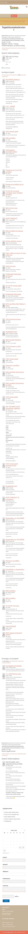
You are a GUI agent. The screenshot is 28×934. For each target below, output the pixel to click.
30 (23, 847)
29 (20, 847)
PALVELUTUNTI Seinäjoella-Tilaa (11, 814)
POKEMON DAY (11, 332)
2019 (10, 48)
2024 (25, 48)
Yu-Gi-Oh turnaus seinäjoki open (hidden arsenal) (14, 193)
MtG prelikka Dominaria (15, 372)
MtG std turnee (11, 208)
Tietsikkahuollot (7, 821)
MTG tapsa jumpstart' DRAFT (14, 634)
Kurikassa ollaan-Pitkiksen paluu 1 (11, 812)
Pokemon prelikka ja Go (15, 184)
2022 (19, 48)
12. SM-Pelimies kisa (13, 674)
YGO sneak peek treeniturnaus (12, 465)
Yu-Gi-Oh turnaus (12, 606)
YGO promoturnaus (13, 319)
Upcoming (6, 48)
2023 (22, 48)
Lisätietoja (5, 885)
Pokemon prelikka (12, 365)
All (2, 48)
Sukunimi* (5, 864)
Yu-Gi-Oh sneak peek (13, 286)
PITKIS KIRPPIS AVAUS (14, 241)
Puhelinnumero (6, 878)
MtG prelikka (10, 138)
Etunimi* (5, 857)
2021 (16, 48)
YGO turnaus (11, 266)
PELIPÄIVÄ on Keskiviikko (15, 569)
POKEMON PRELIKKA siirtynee (13, 275)
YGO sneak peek (12, 397)
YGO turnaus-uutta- (13, 346)
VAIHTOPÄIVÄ (11, 626)
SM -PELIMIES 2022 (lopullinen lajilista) (13, 407)
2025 (4, 49)
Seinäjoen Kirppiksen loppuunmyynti (12, 819)
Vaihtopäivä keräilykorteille (11, 151)
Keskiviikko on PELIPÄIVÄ (15, 518)
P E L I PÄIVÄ (10, 106)
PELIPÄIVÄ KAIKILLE (13, 80)
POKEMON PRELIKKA (13, 294)
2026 (6, 49)
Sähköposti (5, 871)
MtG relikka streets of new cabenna (16, 254)
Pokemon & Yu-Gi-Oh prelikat (14, 171)
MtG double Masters (13, 340)
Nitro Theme (10, 932)
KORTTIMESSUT (12, 218)
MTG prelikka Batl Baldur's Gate (16, 305)
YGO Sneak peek (12, 131)
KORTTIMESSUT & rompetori (12, 498)
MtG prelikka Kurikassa (14, 231)
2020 (13, 48)
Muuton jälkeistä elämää (9, 816)
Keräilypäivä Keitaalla (14, 666)
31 (4, 850)
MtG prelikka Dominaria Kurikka (15, 384)
